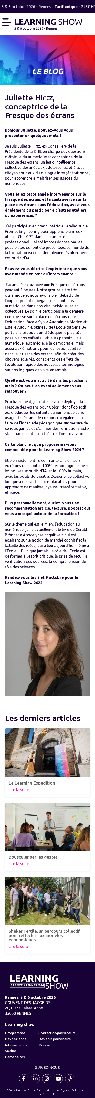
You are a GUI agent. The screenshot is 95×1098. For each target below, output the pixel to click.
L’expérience (16, 1039)
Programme (15, 1033)
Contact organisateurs (57, 1033)
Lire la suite (19, 790)
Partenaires (15, 1057)
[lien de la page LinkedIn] (35, 1083)
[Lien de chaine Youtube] (58, 1083)
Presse (44, 1045)
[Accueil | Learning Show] (48, 23)
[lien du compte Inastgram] (47, 1083)
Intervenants (16, 1045)
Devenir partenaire (54, 1039)
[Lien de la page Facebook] (24, 1083)
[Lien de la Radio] (70, 1083)
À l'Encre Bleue (34, 1090)
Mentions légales (58, 1090)
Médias (11, 1051)
